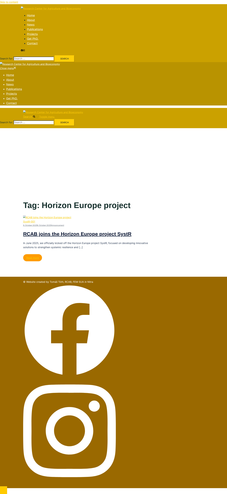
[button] (31, 116)
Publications (35, 29)
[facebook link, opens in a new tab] (22, 50)
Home (31, 15)
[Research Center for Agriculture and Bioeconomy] (51, 8)
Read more (32, 257)
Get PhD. (32, 38)
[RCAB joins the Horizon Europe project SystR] (49, 221)
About (31, 20)
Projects (32, 34)
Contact (32, 43)
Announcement (57, 225)
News (30, 24)
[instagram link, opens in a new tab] (24, 50)
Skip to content (9, 2)
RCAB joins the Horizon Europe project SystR (77, 234)
